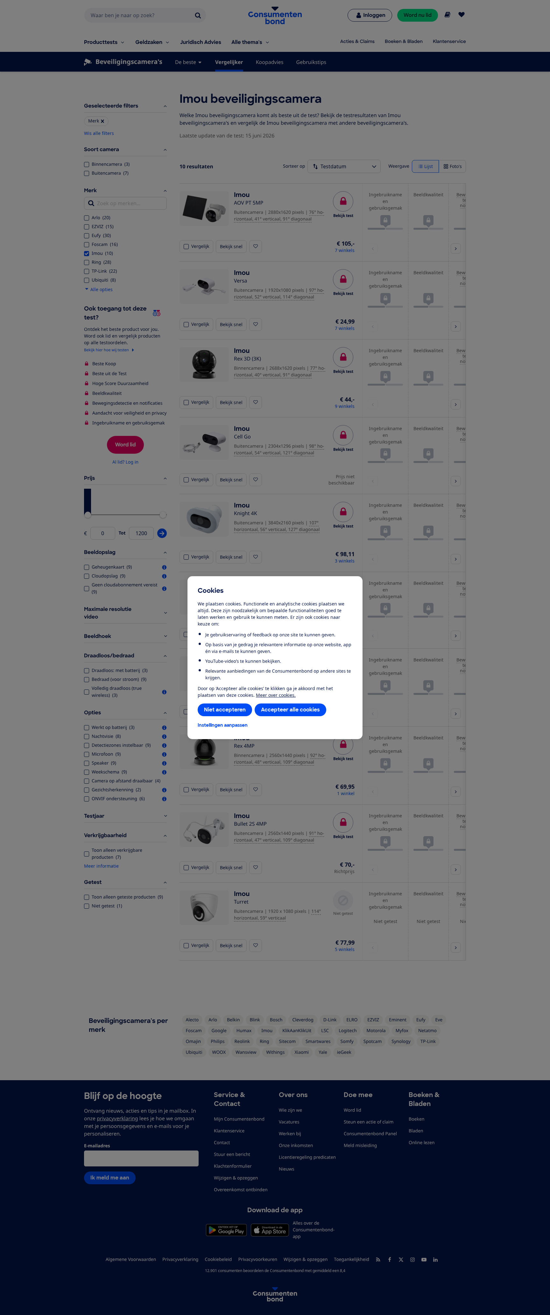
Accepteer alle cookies (290, 709)
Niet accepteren (225, 709)
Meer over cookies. (276, 695)
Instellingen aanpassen (223, 725)
